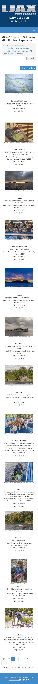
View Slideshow (28, 68)
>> (8, 663)
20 (22, 667)
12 (19, 667)
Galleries (7, 45)
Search (31, 58)
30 (26, 667)
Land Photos (19, 45)
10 (15, 667)
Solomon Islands (23, 48)
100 (33, 667)
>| (12, 663)
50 (29, 667)
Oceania (9, 48)
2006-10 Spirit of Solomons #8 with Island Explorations (17, 52)
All (9, 667)
